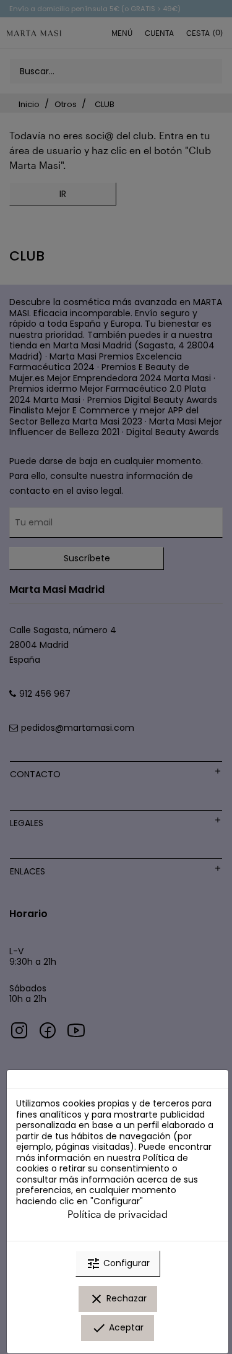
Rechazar (118, 1298)
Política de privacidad (117, 1214)
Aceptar (118, 1328)
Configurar (118, 1263)
